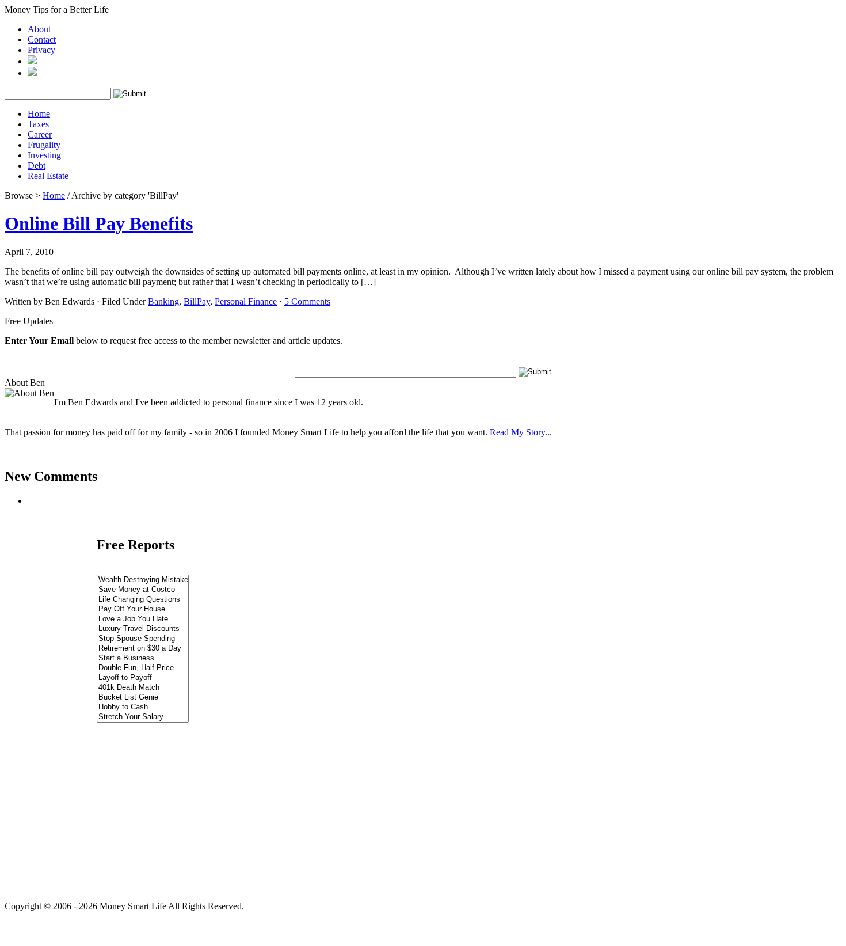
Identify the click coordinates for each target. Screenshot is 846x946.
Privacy (41, 50)
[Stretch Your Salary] (142, 717)
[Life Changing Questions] (142, 600)
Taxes (38, 124)
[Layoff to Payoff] (142, 678)
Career (40, 134)
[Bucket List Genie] (142, 697)
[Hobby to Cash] (142, 707)
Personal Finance (246, 301)
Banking (163, 301)
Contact (42, 39)
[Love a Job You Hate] (142, 619)
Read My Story (517, 432)
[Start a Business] (142, 658)
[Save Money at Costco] (142, 590)
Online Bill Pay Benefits (99, 223)
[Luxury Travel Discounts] (142, 629)
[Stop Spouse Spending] (142, 639)
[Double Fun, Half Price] (142, 668)
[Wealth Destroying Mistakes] (142, 580)
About (39, 29)
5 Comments (307, 301)
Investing (44, 155)
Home (39, 114)
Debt (36, 165)
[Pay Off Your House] (142, 609)
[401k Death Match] (142, 688)
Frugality (44, 145)
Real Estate (48, 176)
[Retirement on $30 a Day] (142, 649)
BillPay (197, 301)
